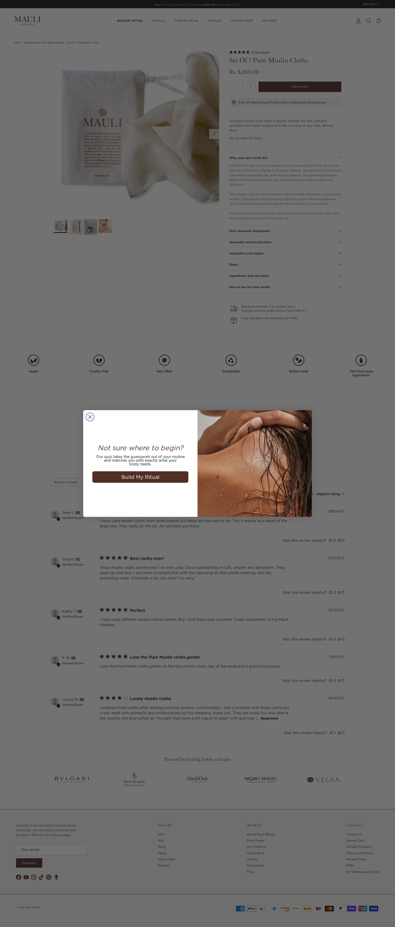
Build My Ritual (140, 476)
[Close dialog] (90, 417)
